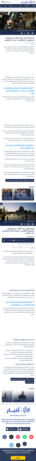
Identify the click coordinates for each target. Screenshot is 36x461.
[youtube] (31, 437)
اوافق (18, 458)
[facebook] (5, 437)
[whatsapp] (25, 437)
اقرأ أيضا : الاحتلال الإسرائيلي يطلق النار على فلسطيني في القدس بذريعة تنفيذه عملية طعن (18, 90)
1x (8, 240)
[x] (11, 437)
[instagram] (18, 437)
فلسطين (11, 5)
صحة (16, 5)
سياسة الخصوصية (10, 452)
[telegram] (11, 445)
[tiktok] (18, 445)
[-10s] (28, 240)
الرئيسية (34, 5)
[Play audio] (4, 240)
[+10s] (32, 240)
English (6, 2)
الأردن (20, 5)
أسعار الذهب (27, 5)
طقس (5, 5)
